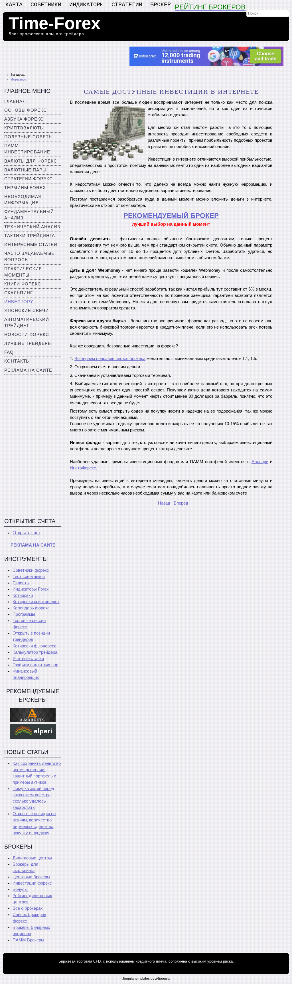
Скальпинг (18, 293)
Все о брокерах (28, 908)
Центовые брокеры (31, 877)
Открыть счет (26, 532)
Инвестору (18, 301)
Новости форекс (26, 334)
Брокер (160, 4)
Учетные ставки (28, 658)
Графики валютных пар (35, 665)
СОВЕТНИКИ (46, 4)
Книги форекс (22, 284)
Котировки (23, 595)
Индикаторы (86, 4)
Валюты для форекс (30, 161)
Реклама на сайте (28, 370)
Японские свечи (26, 310)
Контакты (17, 361)
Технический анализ (32, 227)
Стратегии (126, 4)
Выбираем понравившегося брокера (109, 358)
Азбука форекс (24, 119)
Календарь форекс (31, 608)
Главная (15, 101)
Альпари (260, 461)
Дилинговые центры (32, 858)
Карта (14, 4)
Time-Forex (54, 23)
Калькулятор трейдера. (35, 652)
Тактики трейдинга (29, 235)
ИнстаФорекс (83, 468)
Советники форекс (31, 570)
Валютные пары (25, 170)
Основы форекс (25, 110)
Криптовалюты (24, 128)
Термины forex (25, 187)
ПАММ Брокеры (28, 940)
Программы (24, 614)
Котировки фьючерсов (34, 646)
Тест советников (29, 576)
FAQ (9, 352)
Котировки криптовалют (36, 601)
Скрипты (21, 583)
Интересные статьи (30, 244)
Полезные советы (28, 137)
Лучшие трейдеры (28, 343)
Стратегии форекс (28, 179)
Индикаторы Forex (31, 589)
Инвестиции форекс (32, 883)
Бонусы (20, 889)
